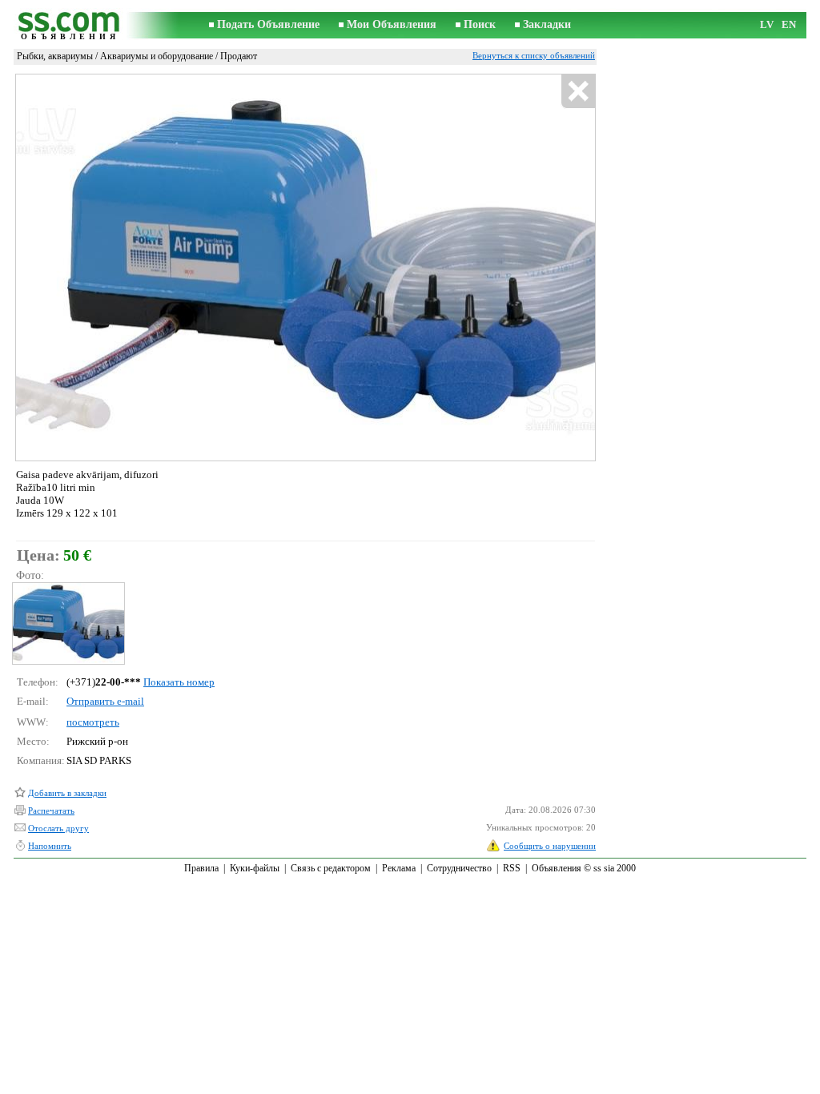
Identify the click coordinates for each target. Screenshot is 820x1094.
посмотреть (92, 722)
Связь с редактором (331, 868)
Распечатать (51, 810)
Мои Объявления (391, 24)
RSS (512, 868)
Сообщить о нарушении (550, 846)
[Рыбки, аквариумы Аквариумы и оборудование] (67, 623)
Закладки (547, 24)
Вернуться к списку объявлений (533, 55)
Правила (201, 868)
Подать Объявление (268, 24)
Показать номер (179, 682)
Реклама (399, 868)
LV (767, 24)
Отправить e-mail (105, 701)
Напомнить (49, 846)
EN (789, 24)
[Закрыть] (578, 91)
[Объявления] (70, 25)
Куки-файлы (254, 868)
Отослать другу (58, 828)
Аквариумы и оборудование (156, 56)
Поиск (480, 24)
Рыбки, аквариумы (55, 56)
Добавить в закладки (67, 793)
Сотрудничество (459, 868)
